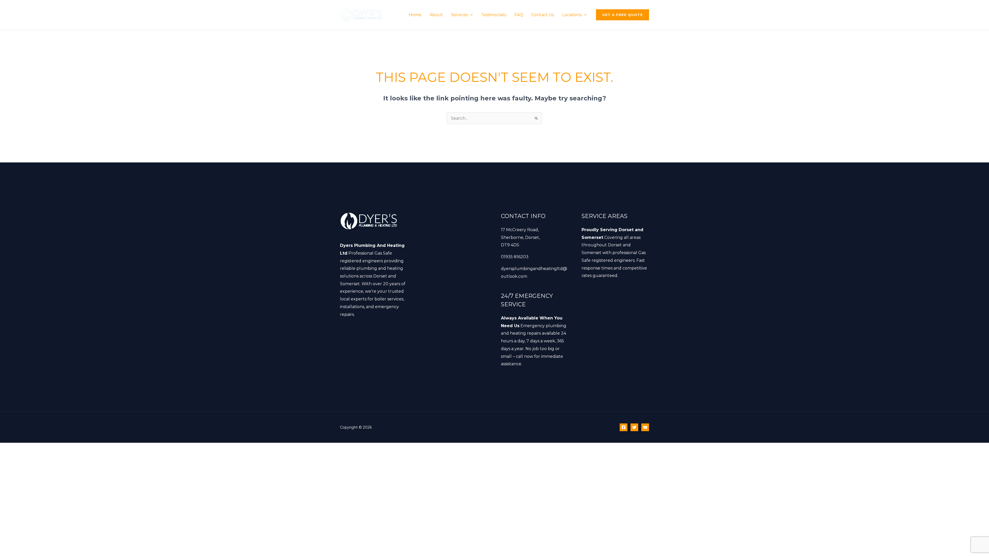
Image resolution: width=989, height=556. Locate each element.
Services (459, 14)
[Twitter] (634, 427)
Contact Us (542, 14)
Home (415, 14)
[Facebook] (623, 427)
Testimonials (493, 14)
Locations (572, 14)
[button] (470, 14)
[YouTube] (645, 427)
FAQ (518, 14)
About (436, 14)
